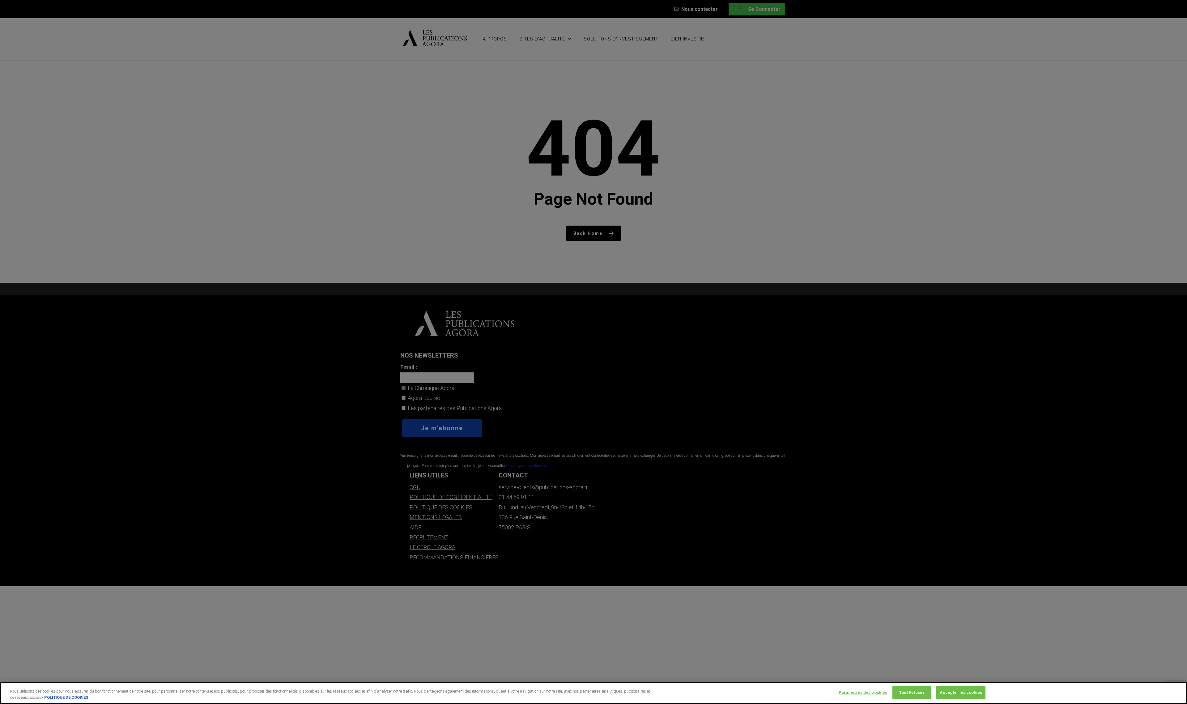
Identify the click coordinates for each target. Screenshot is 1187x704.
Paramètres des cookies (863, 692)
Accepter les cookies (961, 692)
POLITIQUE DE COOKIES (66, 697)
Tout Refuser (912, 692)
